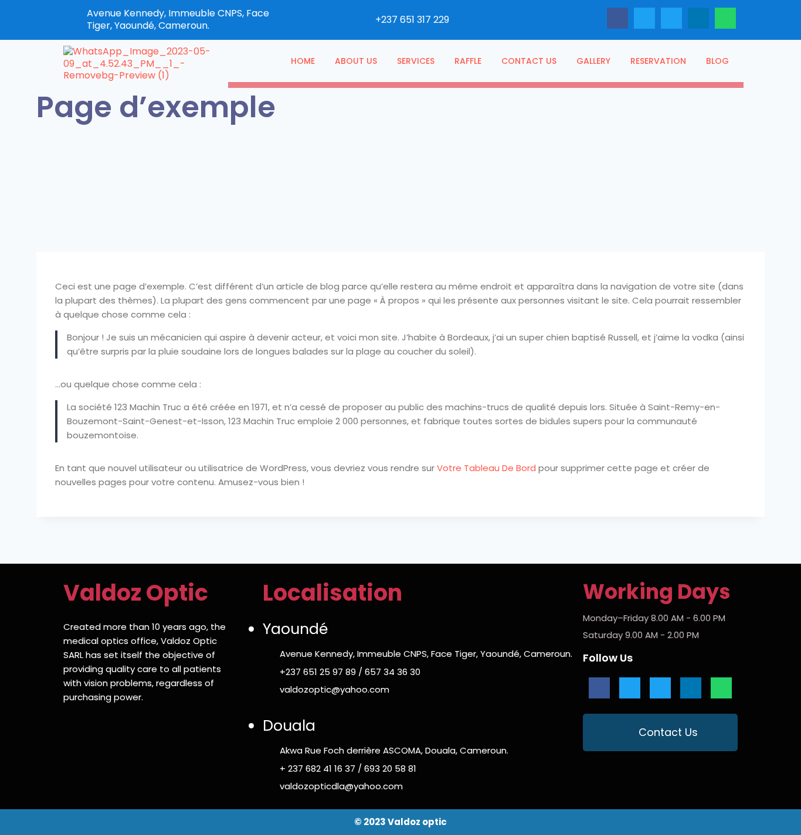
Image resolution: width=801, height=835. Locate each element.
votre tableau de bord (486, 468)
